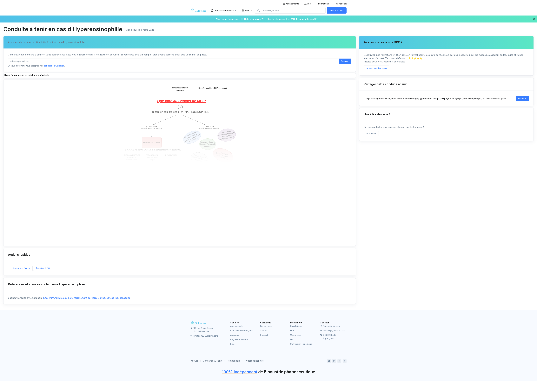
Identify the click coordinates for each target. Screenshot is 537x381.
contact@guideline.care (333, 330)
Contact (372, 133)
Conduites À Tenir (212, 360)
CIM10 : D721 (44, 268)
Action (521, 98)
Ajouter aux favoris (21, 268)
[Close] (534, 19)
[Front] (198, 10)
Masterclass (295, 335)
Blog (232, 344)
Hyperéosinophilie (254, 360)
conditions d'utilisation (54, 66)
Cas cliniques (296, 326)
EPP (292, 330)
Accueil (194, 360)
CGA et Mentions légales (241, 330)
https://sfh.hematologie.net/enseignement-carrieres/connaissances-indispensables (86, 297)
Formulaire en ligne (331, 326)
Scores (248, 10)
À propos (234, 335)
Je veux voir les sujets (376, 68)
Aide (308, 3)
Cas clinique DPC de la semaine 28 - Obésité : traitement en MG (261, 19)
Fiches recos (266, 326)
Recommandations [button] (224, 10)
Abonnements (292, 3)
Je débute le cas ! (305, 19)
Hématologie (233, 360)
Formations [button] (323, 3)
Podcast (342, 3)
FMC (292, 339)
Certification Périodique (301, 344)
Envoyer (345, 61)
